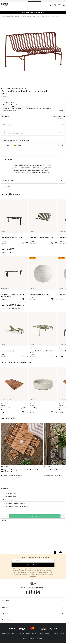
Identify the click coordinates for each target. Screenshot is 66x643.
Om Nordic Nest (7, 620)
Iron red (4, 520)
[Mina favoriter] (55, 5)
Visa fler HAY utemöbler (9, 493)
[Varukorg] (59, 5)
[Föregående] (3, 51)
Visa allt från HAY (7, 252)
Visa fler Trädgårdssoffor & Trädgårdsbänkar (15, 506)
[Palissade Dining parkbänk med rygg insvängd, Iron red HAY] (33, 51)
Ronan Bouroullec (17, 88)
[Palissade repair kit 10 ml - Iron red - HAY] (4, 132)
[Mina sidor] (51, 5)
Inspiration (5, 613)
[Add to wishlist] (23, 243)
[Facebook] (28, 592)
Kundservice (6, 601)
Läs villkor (33, 576)
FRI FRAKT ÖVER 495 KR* (34, 1)
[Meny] (64, 5)
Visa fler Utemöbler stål (9, 496)
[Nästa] (63, 51)
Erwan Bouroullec (6, 88)
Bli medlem (60, 109)
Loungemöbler (22, 16)
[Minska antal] (2, 516)
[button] (4, 96)
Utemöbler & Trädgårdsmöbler (9, 16)
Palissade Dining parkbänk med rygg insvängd (47, 16)
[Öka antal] (7, 516)
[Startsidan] (4, 4)
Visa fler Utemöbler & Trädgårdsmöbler (14, 503)
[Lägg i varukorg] (27, 243)
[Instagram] (33, 592)
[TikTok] (37, 592)
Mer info (60, 145)
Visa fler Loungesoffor (9, 500)
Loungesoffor (30, 16)
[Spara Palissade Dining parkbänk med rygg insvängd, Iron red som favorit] (63, 516)
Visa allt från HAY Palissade (9, 308)
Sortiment (5, 607)
